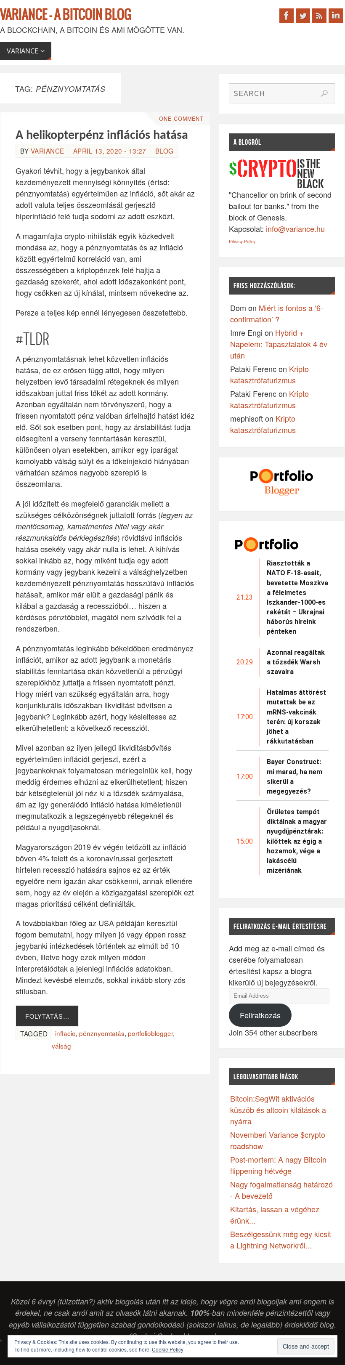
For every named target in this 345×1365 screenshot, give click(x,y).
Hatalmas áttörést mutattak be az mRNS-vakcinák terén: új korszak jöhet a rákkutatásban (296, 716)
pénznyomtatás (102, 1033)
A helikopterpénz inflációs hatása (102, 135)
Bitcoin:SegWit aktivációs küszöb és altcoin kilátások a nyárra (278, 1109)
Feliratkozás (260, 1014)
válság (61, 1045)
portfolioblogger (150, 1033)
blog (164, 150)
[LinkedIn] (336, 15)
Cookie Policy (167, 1349)
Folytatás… (47, 1016)
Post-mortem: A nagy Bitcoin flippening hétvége (278, 1165)
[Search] (324, 93)
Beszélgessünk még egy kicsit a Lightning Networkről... (280, 1239)
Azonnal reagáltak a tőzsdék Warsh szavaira (296, 662)
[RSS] (319, 15)
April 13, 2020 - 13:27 (109, 150)
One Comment (181, 118)
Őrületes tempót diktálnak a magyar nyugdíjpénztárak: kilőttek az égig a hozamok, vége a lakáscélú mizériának (297, 841)
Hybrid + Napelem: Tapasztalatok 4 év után (278, 344)
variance (47, 150)
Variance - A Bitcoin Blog (66, 15)
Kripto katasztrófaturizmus (269, 374)
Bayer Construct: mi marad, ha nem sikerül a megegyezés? (294, 776)
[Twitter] (303, 15)
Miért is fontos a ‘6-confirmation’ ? (276, 313)
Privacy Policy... (244, 241)
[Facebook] (286, 15)
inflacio (65, 1033)
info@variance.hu (295, 228)
